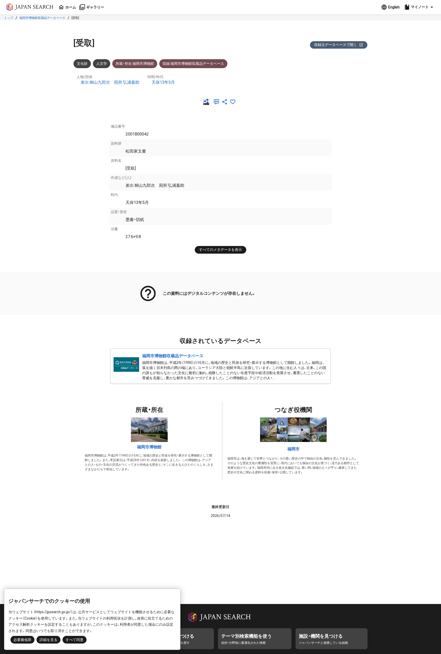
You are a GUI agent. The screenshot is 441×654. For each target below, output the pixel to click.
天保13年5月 (163, 82)
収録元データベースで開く (335, 45)
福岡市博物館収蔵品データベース (42, 18)
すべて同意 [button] (74, 640)
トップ (8, 18)
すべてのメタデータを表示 (220, 250)
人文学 (101, 63)
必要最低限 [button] (22, 640)
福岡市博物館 (149, 447)
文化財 (82, 63)
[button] (419, 7)
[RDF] (207, 102)
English (394, 7)
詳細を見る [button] (48, 640)
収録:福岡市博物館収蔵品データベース (193, 63)
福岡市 (293, 449)
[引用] (217, 102)
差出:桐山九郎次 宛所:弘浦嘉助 (110, 82)
